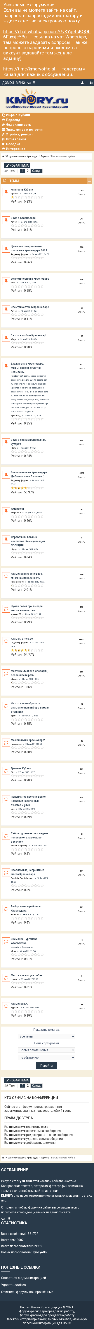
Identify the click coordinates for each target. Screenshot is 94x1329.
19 (82, 940)
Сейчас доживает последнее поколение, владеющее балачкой (29, 837)
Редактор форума (19, 254)
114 (81, 871)
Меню (20, 83)
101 (81, 769)
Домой (8, 83)
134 (81, 798)
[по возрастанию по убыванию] (46, 1057)
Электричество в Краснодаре (30, 307)
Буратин (15, 1008)
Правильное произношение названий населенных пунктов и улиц (28, 801)
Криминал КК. (19, 1003)
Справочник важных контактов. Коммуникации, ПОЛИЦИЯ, (28, 541)
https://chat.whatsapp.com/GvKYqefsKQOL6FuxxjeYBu (47, 34)
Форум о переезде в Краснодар (22, 156)
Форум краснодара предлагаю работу (46, 1311)
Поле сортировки (46, 1043)
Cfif (12, 772)
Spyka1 (14, 716)
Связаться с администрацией (23, 1278)
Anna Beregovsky (19, 846)
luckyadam (16, 744)
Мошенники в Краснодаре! (28, 740)
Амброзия (17, 508)
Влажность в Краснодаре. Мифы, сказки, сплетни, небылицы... (27, 368)
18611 (81, 639)
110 (81, 607)
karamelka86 (17, 582)
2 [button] (28, 171)
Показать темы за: (46, 1029)
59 (82, 308)
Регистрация (91, 82)
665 (81, 672)
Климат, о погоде (22, 638)
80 (82, 741)
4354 (82, 473)
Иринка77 (16, 614)
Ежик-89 (15, 915)
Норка (14, 979)
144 (81, 441)
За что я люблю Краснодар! (28, 335)
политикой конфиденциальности (25, 1212)
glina (13, 951)
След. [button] (36, 171)
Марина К (16, 513)
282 (81, 510)
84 (82, 1004)
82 (82, 336)
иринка (14, 193)
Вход (83, 82)
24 (82, 704)
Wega (13, 339)
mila (13, 283)
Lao (12, 809)
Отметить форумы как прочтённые (27, 1292)
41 (82, 834)
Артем (14, 222)
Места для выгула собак (26, 975)
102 (81, 907)
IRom (13, 448)
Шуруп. (14, 549)
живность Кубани (22, 189)
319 (81, 280)
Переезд (44, 156)
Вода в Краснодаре (23, 217)
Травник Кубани (21, 768)
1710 (82, 190)
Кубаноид (16, 415)
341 (81, 219)
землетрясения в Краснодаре (30, 278)
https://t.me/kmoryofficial (29, 69)
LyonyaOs (40, 1252)
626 (81, 247)
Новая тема (19, 165)
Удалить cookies (13, 1285)
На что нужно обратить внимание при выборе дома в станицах (30, 707)
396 (81, 575)
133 (81, 364)
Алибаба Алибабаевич (22, 878)
